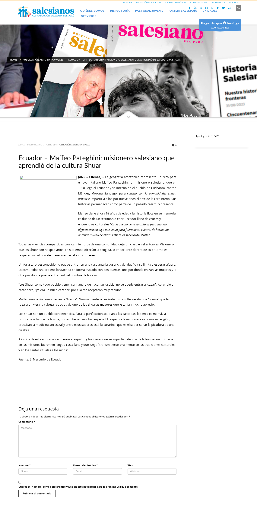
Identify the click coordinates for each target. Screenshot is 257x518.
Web (130, 465)
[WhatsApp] (212, 8)
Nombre (24, 465)
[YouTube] (195, 8)
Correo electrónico (85, 465)
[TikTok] (218, 8)
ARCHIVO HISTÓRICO (175, 3)
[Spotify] (229, 8)
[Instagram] (201, 8)
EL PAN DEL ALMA (198, 3)
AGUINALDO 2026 (220, 25)
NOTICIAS (127, 3)
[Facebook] (189, 8)
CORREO (233, 3)
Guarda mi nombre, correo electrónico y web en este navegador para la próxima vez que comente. (78, 486)
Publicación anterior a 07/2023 (74, 144)
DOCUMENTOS (218, 3)
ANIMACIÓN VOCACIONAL (148, 3)
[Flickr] (206, 8)
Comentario (26, 421)
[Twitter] (223, 8)
